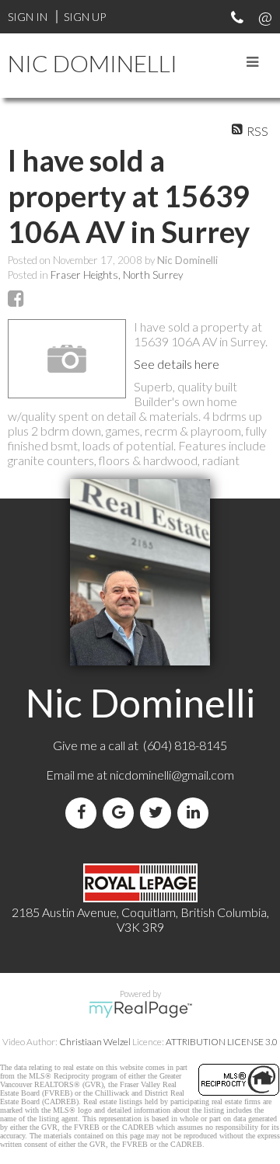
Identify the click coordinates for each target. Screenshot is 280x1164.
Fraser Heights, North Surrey (117, 275)
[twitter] (158, 812)
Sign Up (85, 16)
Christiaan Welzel (95, 1042)
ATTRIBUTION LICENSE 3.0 (222, 1042)
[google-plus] (121, 812)
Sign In (27, 16)
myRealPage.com (140, 1009)
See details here (176, 363)
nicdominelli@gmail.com (172, 774)
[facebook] (84, 812)
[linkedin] (196, 812)
